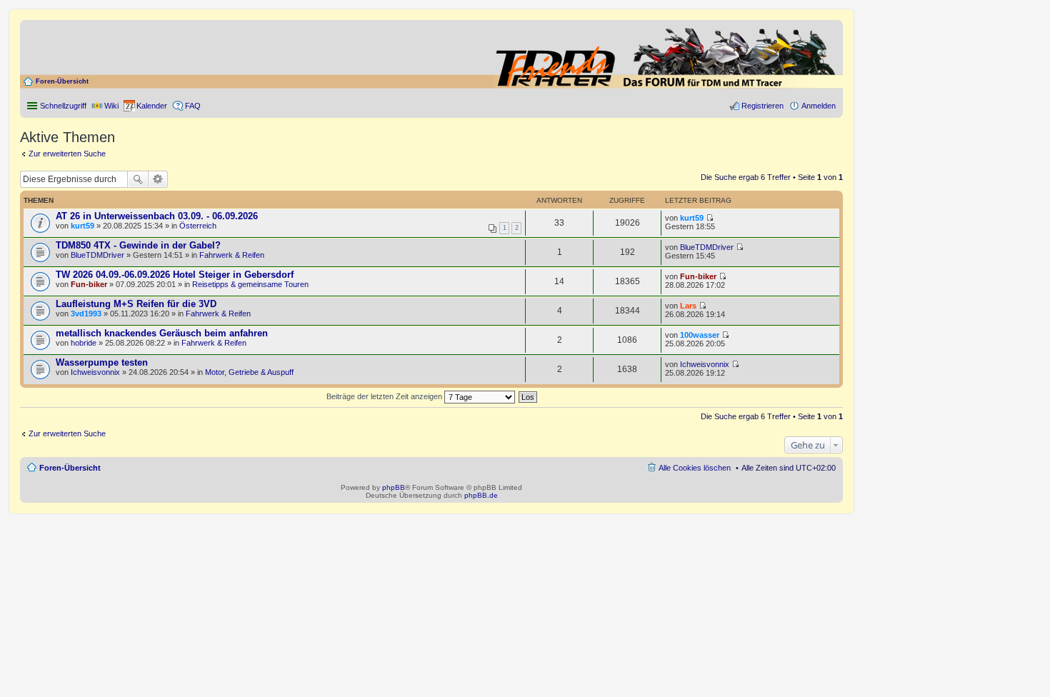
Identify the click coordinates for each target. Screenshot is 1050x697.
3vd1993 (86, 313)
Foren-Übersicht (62, 81)
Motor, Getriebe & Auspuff (249, 372)
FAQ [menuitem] (193, 105)
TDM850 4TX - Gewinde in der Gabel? (138, 245)
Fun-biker (89, 284)
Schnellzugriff (63, 105)
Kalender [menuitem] (151, 105)
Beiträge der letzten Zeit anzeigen (385, 396)
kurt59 (82, 225)
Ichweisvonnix (95, 372)
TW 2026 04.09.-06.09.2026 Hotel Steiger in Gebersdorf (175, 274)
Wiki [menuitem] (111, 105)
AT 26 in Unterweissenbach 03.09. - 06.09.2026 (157, 216)
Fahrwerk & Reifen (231, 255)
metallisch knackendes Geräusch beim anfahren (162, 333)
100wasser (699, 335)
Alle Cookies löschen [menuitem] (695, 467)
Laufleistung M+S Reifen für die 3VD (136, 304)
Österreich (197, 225)
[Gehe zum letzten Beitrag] (710, 218)
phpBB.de (481, 495)
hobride (83, 343)
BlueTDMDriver (97, 255)
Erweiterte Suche (158, 179)
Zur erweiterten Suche (67, 153)
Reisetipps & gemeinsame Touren (250, 284)
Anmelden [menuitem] (818, 105)
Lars (688, 305)
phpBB (393, 487)
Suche (138, 179)
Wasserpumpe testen (102, 362)
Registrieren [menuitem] (762, 105)
